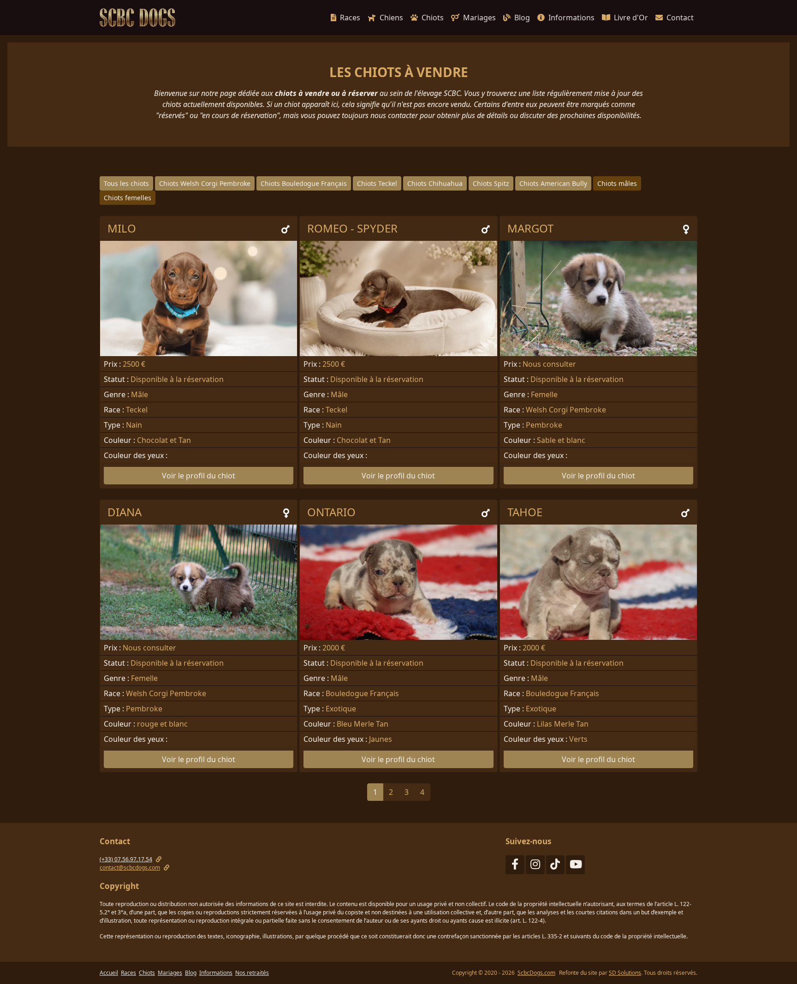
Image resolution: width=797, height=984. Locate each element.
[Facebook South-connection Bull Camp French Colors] (515, 866)
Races (350, 17)
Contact (680, 17)
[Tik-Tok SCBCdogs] (555, 866)
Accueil (109, 973)
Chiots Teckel (377, 183)
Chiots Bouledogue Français (304, 183)
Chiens (391, 17)
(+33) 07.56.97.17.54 (126, 859)
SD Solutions (625, 973)
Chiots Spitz (491, 183)
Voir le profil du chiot (198, 476)
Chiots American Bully (553, 183)
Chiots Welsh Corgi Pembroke (204, 183)
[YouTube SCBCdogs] (575, 866)
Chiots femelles (127, 197)
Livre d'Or (631, 17)
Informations (571, 17)
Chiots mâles (617, 183)
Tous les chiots (126, 183)
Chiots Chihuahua (435, 183)
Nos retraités (252, 973)
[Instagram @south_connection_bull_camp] (535, 866)
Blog (522, 17)
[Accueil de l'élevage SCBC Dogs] (139, 17)
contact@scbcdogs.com (130, 867)
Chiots (433, 17)
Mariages (479, 17)
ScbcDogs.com (536, 973)
